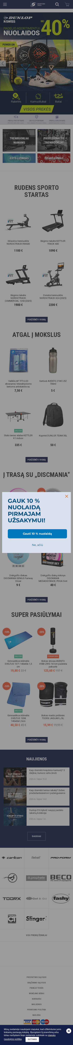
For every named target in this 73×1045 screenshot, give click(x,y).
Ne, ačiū (37, 545)
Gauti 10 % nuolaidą (37, 533)
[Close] (66, 496)
